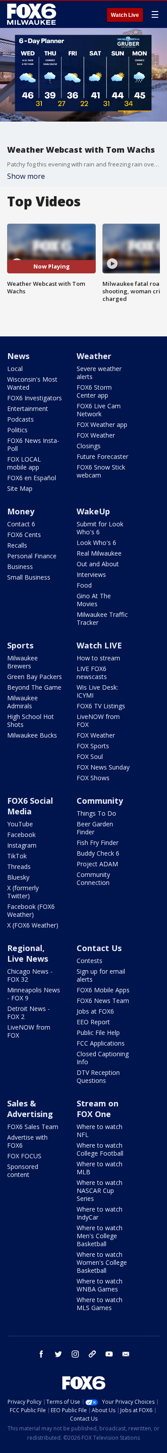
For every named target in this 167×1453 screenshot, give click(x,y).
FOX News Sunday (103, 767)
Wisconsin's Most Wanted (32, 383)
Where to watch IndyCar (99, 1213)
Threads (19, 866)
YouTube (20, 824)
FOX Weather (96, 435)
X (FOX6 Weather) (32, 925)
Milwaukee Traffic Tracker (102, 618)
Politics (17, 430)
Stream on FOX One (97, 1108)
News (18, 356)
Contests (89, 960)
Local (15, 368)
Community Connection (93, 878)
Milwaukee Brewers (22, 662)
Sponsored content (22, 1170)
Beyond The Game (34, 687)
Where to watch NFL (99, 1130)
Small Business (28, 577)
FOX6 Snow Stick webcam (101, 471)
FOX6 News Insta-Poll (33, 444)
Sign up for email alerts (101, 975)
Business (20, 566)
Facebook (21, 834)
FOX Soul (90, 756)
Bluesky (18, 877)
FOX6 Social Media (30, 806)
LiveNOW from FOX (98, 720)
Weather (94, 356)
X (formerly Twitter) (23, 892)
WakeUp (93, 511)
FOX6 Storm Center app (94, 391)
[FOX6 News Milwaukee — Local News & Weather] (33, 14)
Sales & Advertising (30, 1108)
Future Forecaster (102, 456)
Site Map (20, 488)
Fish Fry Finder (97, 842)
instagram (75, 1354)
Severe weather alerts (99, 372)
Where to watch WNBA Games (99, 1285)
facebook (41, 1354)
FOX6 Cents (24, 534)
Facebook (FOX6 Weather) (31, 910)
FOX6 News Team (103, 1000)
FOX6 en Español (31, 478)
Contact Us (99, 948)
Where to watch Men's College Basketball (99, 1236)
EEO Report (93, 1022)
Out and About (98, 564)
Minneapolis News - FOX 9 (33, 994)
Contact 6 (21, 524)
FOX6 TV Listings (101, 706)
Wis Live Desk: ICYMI (97, 691)
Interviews (91, 574)
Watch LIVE (99, 645)
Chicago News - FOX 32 (30, 975)
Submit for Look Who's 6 (100, 528)
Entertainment (27, 408)
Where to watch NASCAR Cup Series (99, 1190)
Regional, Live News (27, 953)
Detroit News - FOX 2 (28, 1012)
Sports (20, 645)
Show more (26, 176)
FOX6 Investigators (34, 398)
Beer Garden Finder (95, 828)
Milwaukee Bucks (32, 735)
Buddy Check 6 (98, 853)
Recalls (17, 545)
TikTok (17, 856)
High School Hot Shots (30, 720)
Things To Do (96, 813)
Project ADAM (97, 864)
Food (84, 585)
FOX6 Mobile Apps (103, 990)
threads (92, 1354)
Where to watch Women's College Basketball (102, 1262)
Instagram (22, 845)
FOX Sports (93, 746)
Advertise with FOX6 (27, 1141)
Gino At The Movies (94, 600)
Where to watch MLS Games (99, 1303)
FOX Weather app (102, 424)
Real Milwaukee (99, 553)
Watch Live (125, 15)
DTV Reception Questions (98, 1076)
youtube (109, 1354)
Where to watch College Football (100, 1149)
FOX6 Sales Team (32, 1126)
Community (100, 800)
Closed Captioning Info (103, 1058)
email (126, 1354)
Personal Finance (32, 556)
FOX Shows (93, 778)
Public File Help (98, 1032)
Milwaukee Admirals (22, 702)
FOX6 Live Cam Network (99, 410)
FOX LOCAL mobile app (24, 463)
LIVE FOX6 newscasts (92, 672)
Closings (89, 446)
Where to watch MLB (99, 1168)
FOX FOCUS (24, 1156)
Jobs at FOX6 (95, 1011)
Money (20, 511)
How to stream (98, 658)
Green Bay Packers (34, 676)
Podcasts (20, 419)
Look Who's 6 (96, 542)
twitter (58, 1354)
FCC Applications (101, 1043)
